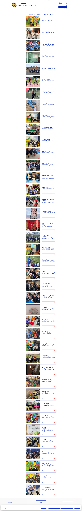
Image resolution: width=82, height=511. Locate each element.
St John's (22, 3)
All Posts (27, 14)
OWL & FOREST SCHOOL (32, 14)
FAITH (42, 14)
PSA (50, 14)
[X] (66, 3)
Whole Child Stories (38, 14)
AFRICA (45, 14)
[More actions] (54, 17)
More (52, 14)
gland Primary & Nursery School (30, 5)
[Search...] (66, 5)
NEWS (47, 14)
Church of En (21, 5)
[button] (13, 0)
